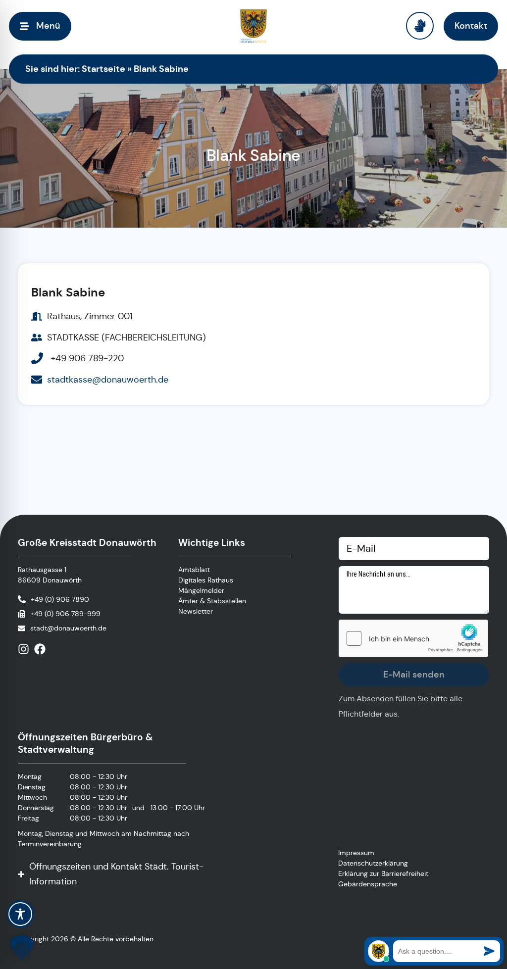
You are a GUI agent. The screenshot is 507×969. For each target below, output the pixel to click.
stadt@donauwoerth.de (68, 628)
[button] (22, 947)
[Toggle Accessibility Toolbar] (20, 914)
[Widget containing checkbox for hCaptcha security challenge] (413, 638)
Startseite (103, 68)
